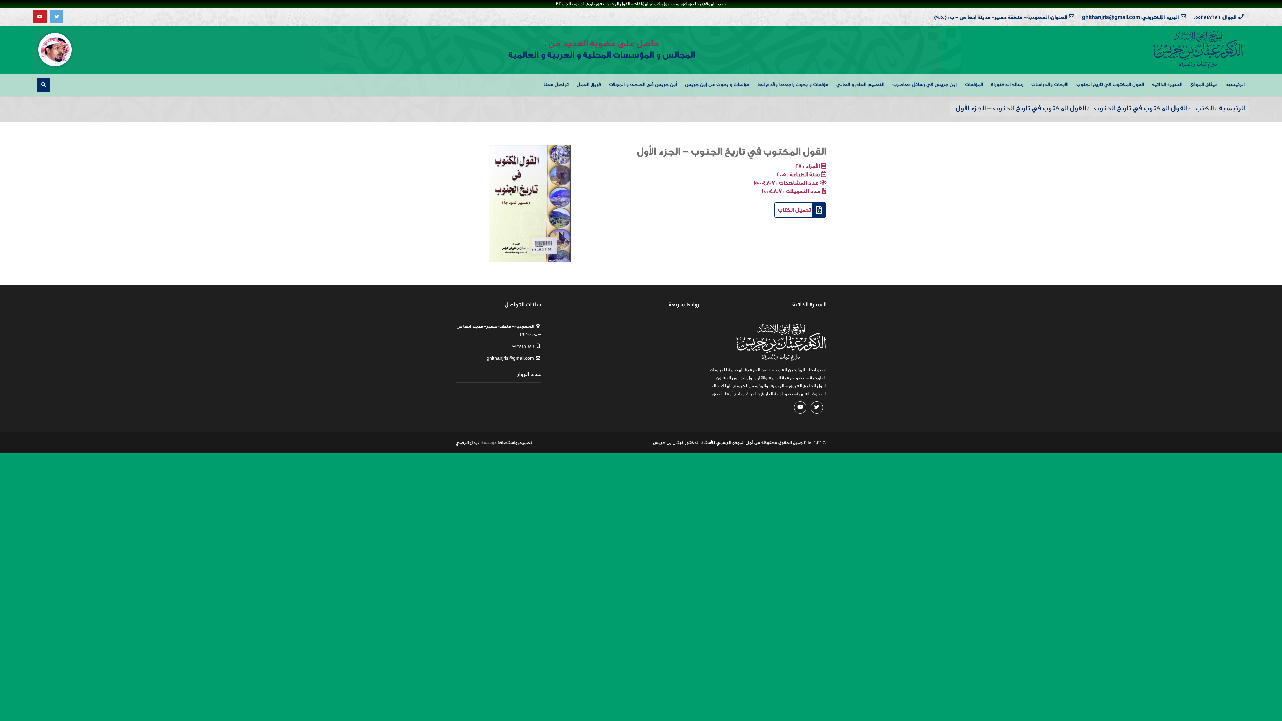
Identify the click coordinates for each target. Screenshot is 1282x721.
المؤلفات (974, 84)
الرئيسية (1235, 84)
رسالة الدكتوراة (1007, 84)
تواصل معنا (556, 84)
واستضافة (507, 442)
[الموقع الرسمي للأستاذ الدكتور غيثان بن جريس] (1198, 49)
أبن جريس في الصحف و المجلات (643, 84)
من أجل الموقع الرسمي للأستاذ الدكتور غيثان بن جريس (706, 442)
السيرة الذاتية (1167, 84)
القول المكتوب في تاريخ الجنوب (1110, 84)
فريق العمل (589, 84)
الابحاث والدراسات (1049, 84)
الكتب (1204, 108)
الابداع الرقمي (468, 442)
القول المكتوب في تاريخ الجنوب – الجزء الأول (731, 151)
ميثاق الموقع (1204, 84)
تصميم (525, 442)
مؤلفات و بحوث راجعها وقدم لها (792, 84)
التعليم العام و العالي (860, 84)
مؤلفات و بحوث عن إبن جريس (717, 84)
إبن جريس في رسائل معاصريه (924, 84)
